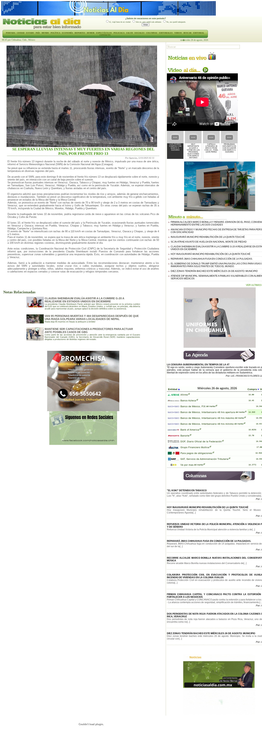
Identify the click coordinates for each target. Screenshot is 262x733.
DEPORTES (80, 33)
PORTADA (10, 33)
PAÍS (38, 33)
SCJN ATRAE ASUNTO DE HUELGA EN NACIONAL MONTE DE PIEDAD (209, 241)
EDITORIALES (166, 33)
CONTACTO (105, 35)
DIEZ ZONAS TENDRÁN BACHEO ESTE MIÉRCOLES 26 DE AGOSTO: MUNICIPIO (214, 271)
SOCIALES (139, 33)
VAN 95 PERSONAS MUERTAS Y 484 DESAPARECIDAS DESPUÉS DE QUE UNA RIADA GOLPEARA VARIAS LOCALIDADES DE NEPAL (92, 317)
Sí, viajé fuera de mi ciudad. (120, 22)
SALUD (129, 33)
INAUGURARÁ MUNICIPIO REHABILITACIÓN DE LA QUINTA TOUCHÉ (208, 237)
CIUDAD (20, 33)
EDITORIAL (198, 33)
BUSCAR (187, 33)
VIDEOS (178, 33)
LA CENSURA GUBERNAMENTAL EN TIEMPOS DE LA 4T (198, 364)
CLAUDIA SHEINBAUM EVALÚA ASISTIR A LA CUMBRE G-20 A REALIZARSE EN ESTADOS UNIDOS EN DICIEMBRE (84, 300)
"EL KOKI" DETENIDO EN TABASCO (187, 490)
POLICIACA (119, 33)
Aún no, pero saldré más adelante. (149, 22)
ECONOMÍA (67, 33)
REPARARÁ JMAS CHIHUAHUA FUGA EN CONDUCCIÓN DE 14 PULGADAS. (212, 258)
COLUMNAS (151, 33)
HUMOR (90, 33)
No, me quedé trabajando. (176, 22)
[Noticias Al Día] (42, 28)
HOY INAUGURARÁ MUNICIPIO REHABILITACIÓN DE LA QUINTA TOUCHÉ (210, 254)
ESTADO (30, 33)
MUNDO (45, 33)
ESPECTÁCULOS (104, 33)
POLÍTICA (55, 33)
